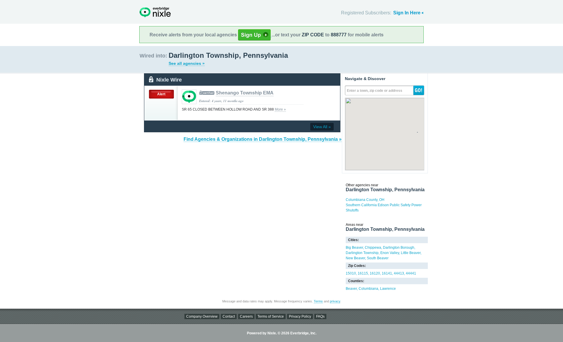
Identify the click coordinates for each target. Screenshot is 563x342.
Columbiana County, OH (365, 200)
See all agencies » (187, 63)
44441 (411, 273)
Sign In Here (406, 12)
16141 (387, 273)
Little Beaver (410, 253)
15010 (351, 273)
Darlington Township (362, 253)
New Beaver (355, 258)
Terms (318, 301)
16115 (363, 273)
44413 (399, 273)
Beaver (351, 289)
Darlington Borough (398, 248)
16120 (375, 273)
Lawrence (388, 289)
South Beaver (378, 258)
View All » (322, 126)
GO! (418, 90)
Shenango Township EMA (245, 92)
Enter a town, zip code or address (374, 91)
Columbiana (368, 289)
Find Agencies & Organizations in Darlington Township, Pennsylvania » (263, 139)
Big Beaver (354, 248)
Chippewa (373, 248)
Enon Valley (389, 253)
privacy (335, 301)
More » (280, 109)
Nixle (155, 12)
